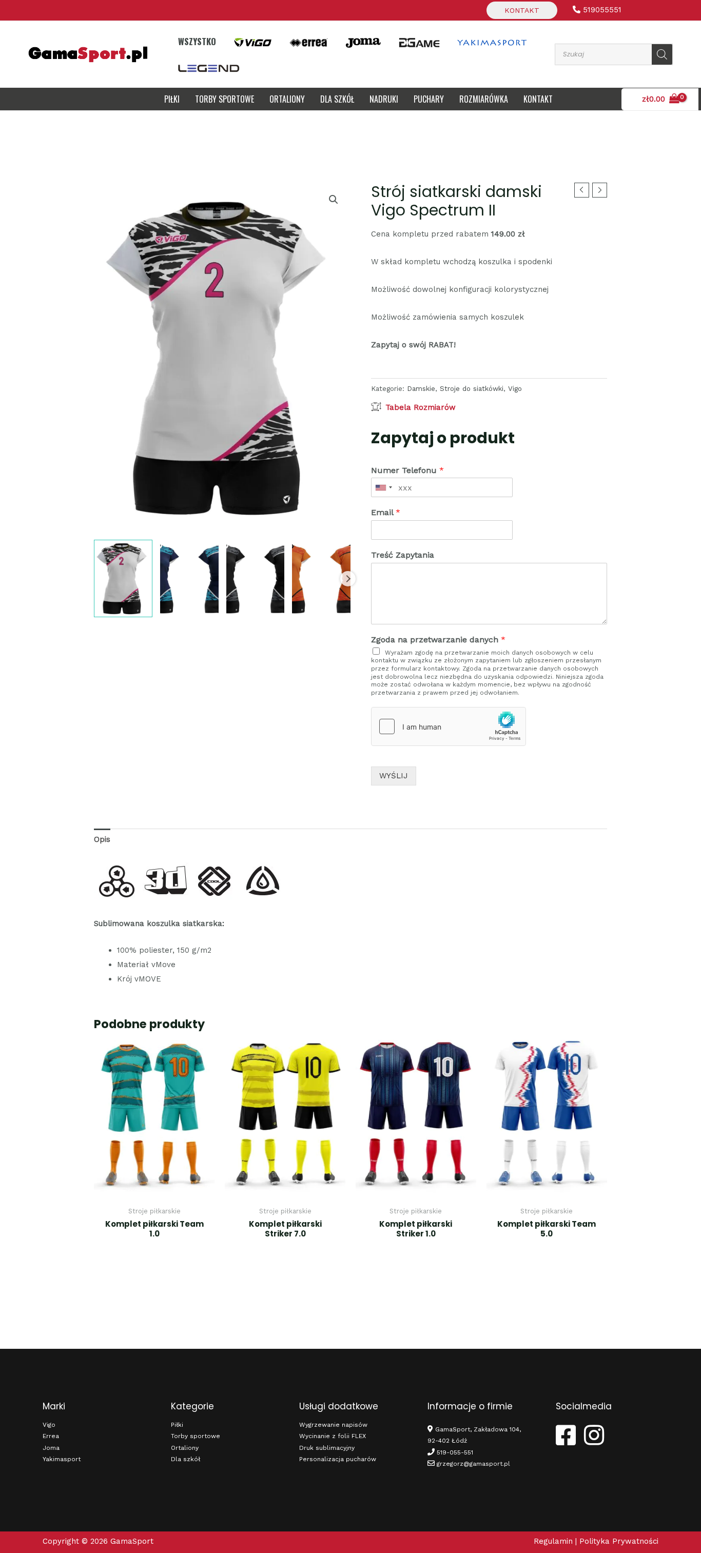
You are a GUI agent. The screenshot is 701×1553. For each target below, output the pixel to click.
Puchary (429, 99)
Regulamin (553, 1541)
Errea (51, 1436)
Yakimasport (62, 1459)
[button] (333, 199)
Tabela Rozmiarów (420, 407)
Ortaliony (287, 99)
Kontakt (521, 10)
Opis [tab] (102, 839)
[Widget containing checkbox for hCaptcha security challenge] (448, 726)
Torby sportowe (224, 99)
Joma (51, 1447)
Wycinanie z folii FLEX (332, 1436)
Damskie (421, 388)
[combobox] (383, 487)
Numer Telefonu (407, 470)
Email (385, 512)
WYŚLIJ (393, 775)
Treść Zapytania (402, 555)
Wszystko (197, 41)
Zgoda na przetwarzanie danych (438, 639)
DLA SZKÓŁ (337, 99)
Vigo (515, 388)
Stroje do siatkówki (471, 388)
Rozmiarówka (483, 99)
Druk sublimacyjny (327, 1447)
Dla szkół (185, 1459)
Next (348, 578)
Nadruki (383, 99)
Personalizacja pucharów (337, 1459)
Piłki (172, 99)
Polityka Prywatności (618, 1541)
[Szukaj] (662, 54)
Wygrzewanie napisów (333, 1424)
